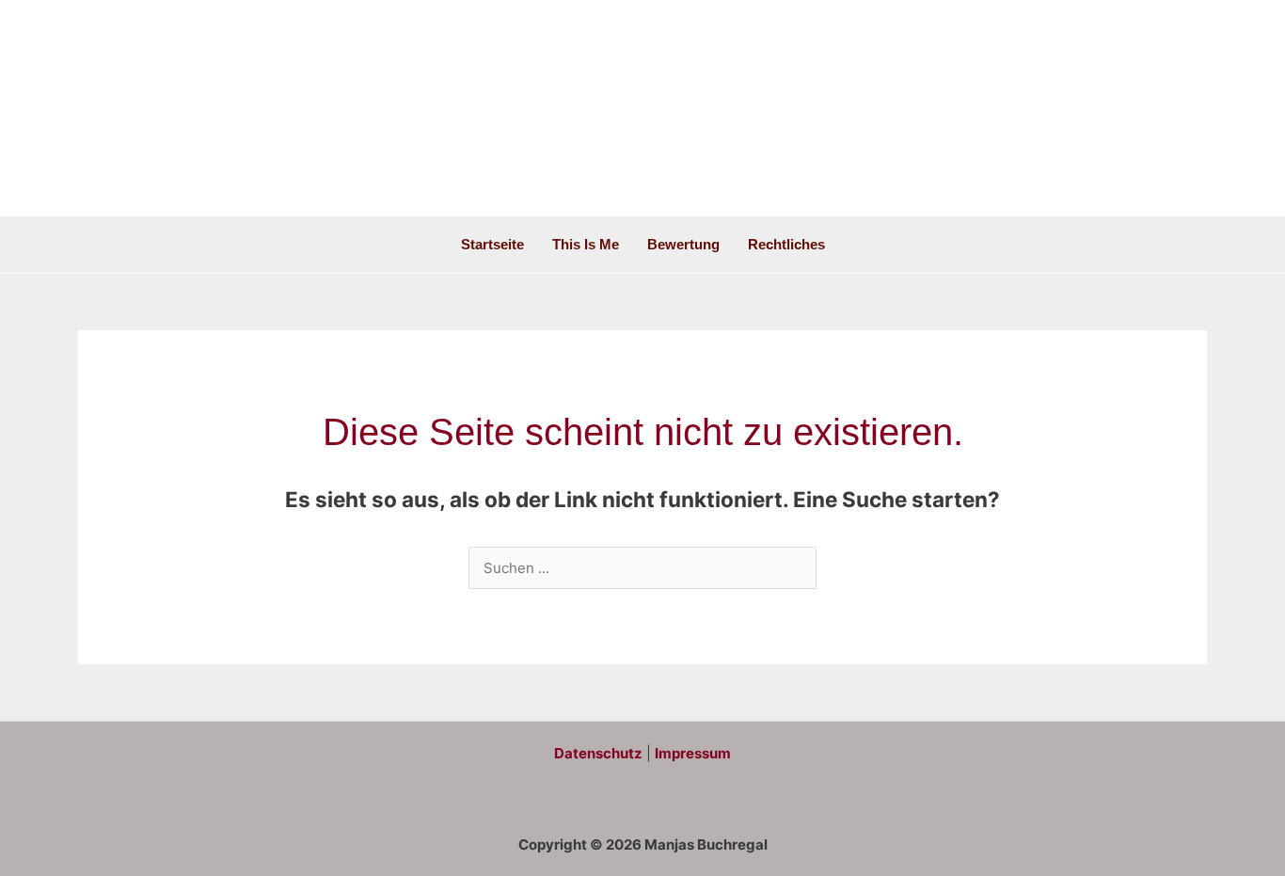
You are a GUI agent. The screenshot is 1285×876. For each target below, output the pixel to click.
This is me (585, 244)
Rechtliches (786, 244)
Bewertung (683, 244)
